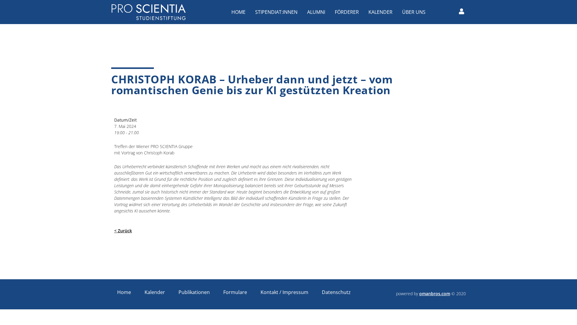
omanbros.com (434, 293)
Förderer (347, 12)
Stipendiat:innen (276, 12)
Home (238, 12)
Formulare (235, 292)
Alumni (316, 12)
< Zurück (123, 231)
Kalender (380, 12)
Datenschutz (336, 292)
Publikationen (194, 292)
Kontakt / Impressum (284, 292)
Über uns (414, 12)
